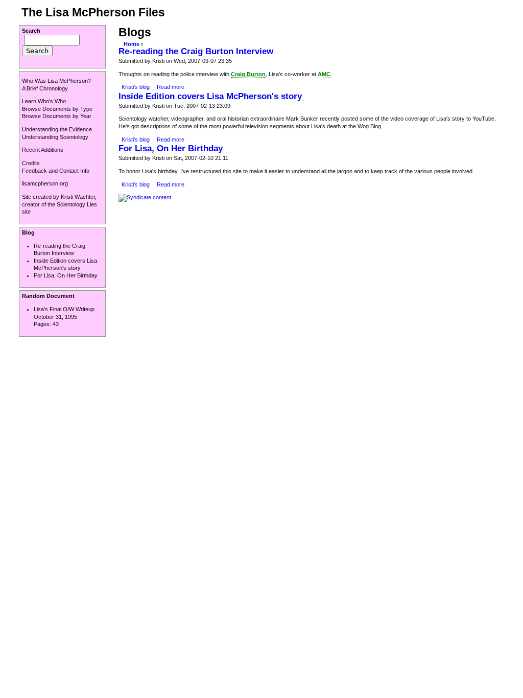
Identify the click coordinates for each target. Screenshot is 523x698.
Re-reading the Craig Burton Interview (195, 51)
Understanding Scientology (55, 137)
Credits (31, 163)
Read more (170, 87)
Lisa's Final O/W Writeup (64, 309)
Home (131, 44)
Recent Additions (42, 150)
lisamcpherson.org (45, 183)
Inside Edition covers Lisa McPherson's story (210, 96)
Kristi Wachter (78, 197)
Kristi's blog (136, 87)
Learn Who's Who (44, 101)
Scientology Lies (77, 204)
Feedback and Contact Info (55, 171)
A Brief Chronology (45, 88)
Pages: (43, 324)
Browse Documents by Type (57, 109)
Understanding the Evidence (57, 129)
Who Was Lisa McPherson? (56, 81)
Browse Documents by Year (56, 116)
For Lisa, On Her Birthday (170, 148)
